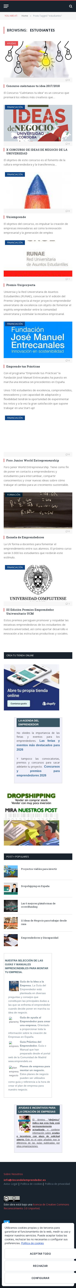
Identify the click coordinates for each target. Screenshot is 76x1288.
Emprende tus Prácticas (23, 366)
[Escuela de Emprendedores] (38, 510)
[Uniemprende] (38, 190)
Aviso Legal (10, 1184)
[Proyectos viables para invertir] (11, 871)
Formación (13, 494)
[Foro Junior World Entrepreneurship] (38, 434)
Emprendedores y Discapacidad (39, 937)
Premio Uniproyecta (20, 285)
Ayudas (11, 43)
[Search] (70, 6)
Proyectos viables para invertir (39, 869)
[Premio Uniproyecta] (38, 258)
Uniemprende (16, 217)
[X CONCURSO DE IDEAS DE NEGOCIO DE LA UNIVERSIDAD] (38, 123)
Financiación (15, 107)
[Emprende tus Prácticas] (38, 340)
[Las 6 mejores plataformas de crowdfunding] (11, 906)
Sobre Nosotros (13, 1174)
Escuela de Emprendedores (25, 537)
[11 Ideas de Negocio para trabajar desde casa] (11, 923)
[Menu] (6, 6)
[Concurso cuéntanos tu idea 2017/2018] (38, 59)
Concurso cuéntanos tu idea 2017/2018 (33, 86)
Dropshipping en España (35, 886)
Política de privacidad (57, 1184)
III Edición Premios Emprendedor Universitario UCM (30, 611)
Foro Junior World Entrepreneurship (32, 460)
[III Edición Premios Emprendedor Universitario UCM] (38, 583)
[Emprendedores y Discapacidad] (11, 940)
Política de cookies (31, 1184)
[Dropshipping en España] (11, 889)
